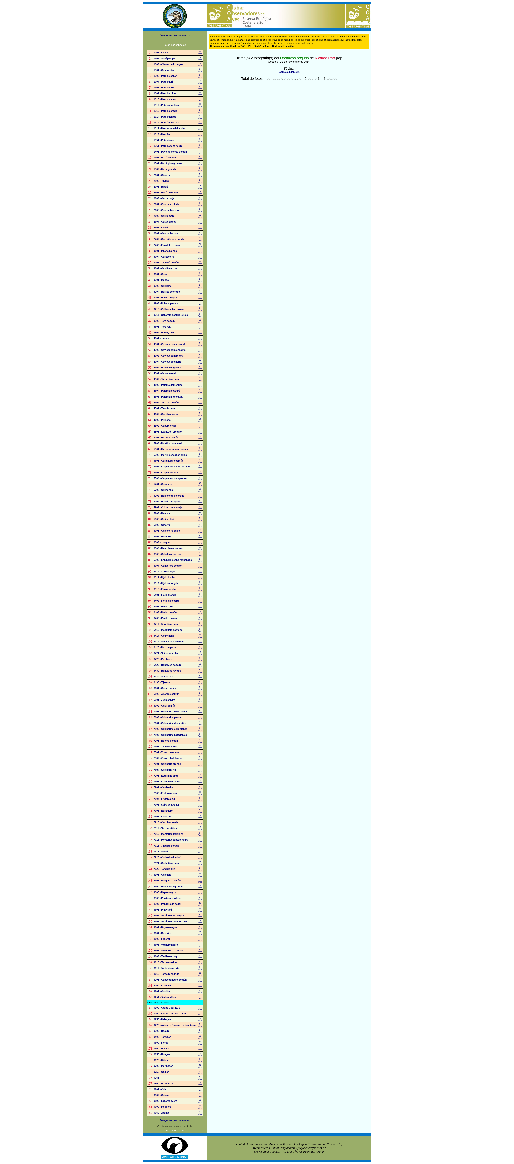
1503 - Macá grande (165, 169)
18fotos (200, 82)
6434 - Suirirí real (163, 676)
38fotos (200, 1043)
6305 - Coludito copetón (167, 554)
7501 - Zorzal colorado (166, 752)
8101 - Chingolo (162, 874)
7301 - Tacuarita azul (165, 746)
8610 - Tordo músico (165, 962)
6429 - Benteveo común (167, 665)
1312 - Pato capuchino (166, 105)
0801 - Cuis (160, 1089)
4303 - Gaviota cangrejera (168, 355)
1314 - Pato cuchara (165, 116)
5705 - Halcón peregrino (167, 501)
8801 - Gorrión (162, 991)
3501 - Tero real (162, 326)
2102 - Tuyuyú (161, 181)
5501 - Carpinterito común (168, 460)
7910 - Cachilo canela (166, 822)
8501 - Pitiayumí (163, 909)
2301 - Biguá (161, 186)
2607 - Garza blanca (165, 221)
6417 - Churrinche (164, 635)
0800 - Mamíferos (163, 1083)
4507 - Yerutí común (165, 408)
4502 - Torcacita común (167, 379)
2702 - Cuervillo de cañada (169, 239)
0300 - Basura (162, 1031)
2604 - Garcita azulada (166, 204)
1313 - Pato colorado (165, 111)
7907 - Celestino (163, 816)
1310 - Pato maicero (165, 99)
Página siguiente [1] (289, 72)
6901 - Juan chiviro (164, 700)
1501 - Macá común (165, 157)
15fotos (200, 187)
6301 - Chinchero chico (167, 530)
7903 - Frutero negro (165, 793)
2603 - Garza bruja (164, 198)
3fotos (200, 128)
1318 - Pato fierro (163, 134)
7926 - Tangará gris (164, 869)
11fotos (200, 52)
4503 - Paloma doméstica (168, 385)
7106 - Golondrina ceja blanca (170, 729)
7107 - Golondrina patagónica (170, 735)
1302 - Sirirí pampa (164, 58)
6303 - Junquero (163, 542)
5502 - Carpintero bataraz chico (172, 466)
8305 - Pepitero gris (165, 892)
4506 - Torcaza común (166, 402)
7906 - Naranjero (163, 810)
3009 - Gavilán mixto (165, 268)
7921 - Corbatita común (167, 863)
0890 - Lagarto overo (165, 1101)
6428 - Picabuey (163, 659)
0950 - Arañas (162, 1112)
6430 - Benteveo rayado (167, 670)
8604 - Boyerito (162, 933)
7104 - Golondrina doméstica (170, 723)
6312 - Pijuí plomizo (164, 577)
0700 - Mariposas (163, 1066)
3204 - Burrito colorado (167, 291)
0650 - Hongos (162, 1054)
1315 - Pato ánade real (166, 122)
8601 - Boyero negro (165, 927)
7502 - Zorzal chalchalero (168, 758)
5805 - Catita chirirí (164, 519)
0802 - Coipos (161, 1095)
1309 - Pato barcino (165, 93)
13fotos (200, 58)
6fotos (200, 70)
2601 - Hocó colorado (166, 192)
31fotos (200, 1066)
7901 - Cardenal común (167, 781)
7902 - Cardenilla (163, 787)
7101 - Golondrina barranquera (171, 711)
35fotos (200, 484)
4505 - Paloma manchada (168, 396)
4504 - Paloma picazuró (167, 390)
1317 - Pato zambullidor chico (170, 128)
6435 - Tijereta (162, 682)
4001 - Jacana (162, 338)
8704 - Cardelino (163, 985)
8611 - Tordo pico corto (166, 968)
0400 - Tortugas (162, 1037)
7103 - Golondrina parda (167, 717)
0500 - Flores (161, 1042)
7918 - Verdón (161, 851)
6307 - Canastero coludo (168, 565)
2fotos (200, 111)
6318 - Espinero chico (166, 589)
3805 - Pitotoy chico (165, 332)
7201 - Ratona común (166, 740)
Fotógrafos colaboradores (175, 35)
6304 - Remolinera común (168, 548)
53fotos (200, 1107)
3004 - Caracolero (164, 256)
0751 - (157, 1077)
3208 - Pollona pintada (166, 303)
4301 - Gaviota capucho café (170, 344)
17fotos (200, 886)
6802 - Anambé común (166, 694)
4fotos (200, 157)
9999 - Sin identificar (165, 997)
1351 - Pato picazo (164, 140)
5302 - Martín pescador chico (170, 455)
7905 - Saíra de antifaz (166, 804)
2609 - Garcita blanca (166, 233)
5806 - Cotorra (162, 525)
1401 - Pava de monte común (170, 151)
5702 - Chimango (163, 490)
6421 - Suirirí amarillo (166, 653)
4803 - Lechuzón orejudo (168, 431)
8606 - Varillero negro (166, 944)
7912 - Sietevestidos (165, 828)
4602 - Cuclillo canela (166, 414)
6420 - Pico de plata (165, 647)
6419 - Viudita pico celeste (169, 641)
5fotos (200, 122)
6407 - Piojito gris (163, 606)
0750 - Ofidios (161, 1072)
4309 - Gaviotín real (165, 373)
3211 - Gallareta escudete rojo (171, 315)
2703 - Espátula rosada (167, 245)
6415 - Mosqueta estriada (168, 630)
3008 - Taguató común (166, 262)
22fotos (200, 863)
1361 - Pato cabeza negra (168, 146)
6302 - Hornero (162, 536)
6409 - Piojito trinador (166, 618)
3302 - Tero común (164, 321)
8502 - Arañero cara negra (169, 915)
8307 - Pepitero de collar (167, 904)
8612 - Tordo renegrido (166, 974)
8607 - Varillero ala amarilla (169, 950)
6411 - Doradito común (166, 624)
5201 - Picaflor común (166, 437)
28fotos (200, 933)
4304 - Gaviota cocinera (167, 361)
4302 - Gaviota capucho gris (170, 350)
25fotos (200, 268)
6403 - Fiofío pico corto (166, 600)
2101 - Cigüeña (162, 175)
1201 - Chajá (161, 52)
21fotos (200, 245)
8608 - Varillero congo (166, 956)
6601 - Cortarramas (165, 688)
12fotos (200, 531)
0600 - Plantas (162, 1048)
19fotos (200, 222)
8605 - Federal (162, 939)
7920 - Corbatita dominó (167, 857)
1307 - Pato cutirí (163, 81)
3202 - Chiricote (163, 286)
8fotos (200, 76)
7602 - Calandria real (165, 769)
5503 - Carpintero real (166, 472)
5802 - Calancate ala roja (168, 507)
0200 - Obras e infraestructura (171, 1013)
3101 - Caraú (161, 274)
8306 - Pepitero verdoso (167, 898)
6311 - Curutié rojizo (165, 571)
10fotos (200, 321)
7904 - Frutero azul (164, 799)
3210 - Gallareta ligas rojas (169, 309)
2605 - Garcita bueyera (167, 210)
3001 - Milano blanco (165, 251)
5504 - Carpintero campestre (170, 478)
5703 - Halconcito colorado (169, 495)
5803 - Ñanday (162, 513)
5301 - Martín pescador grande (171, 449)
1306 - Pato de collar (165, 76)
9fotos (200, 117)
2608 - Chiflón (161, 227)
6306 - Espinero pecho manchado (173, 560)
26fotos (200, 362)
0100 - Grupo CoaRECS (167, 1007)
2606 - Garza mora (164, 216)
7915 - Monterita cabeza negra (171, 839)
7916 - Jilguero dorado (166, 845)
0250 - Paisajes (162, 1019)
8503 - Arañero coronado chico (171, 921)
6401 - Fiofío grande (165, 595)
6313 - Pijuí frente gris (166, 583)
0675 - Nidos (161, 1060)
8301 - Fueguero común (167, 880)
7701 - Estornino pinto (166, 775)
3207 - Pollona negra (165, 297)
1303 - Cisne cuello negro (168, 64)
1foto (200, 99)
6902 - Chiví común (164, 705)
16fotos (200, 781)
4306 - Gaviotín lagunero (167, 367)
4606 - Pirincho (162, 420)
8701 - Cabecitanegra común (170, 979)
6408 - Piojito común (165, 612)
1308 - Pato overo (164, 87)
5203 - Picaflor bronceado (168, 443)
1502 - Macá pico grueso (168, 163)
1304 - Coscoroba (164, 70)
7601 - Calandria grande (167, 764)
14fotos (200, 64)
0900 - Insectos (162, 1106)
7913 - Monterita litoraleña (168, 834)
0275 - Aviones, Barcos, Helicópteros (175, 1025)
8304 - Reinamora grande (168, 886)
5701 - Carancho (163, 484)
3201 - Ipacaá (161, 280)
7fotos (200, 338)
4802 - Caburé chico (165, 425)
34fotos (200, 513)
